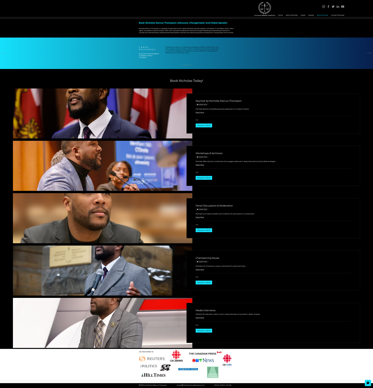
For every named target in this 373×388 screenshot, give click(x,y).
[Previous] (4, 53)
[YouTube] (343, 6)
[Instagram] (324, 6)
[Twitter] (333, 6)
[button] (204, 125)
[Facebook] (328, 6)
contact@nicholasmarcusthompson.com (190, 385)
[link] (273, 100)
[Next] (369, 53)
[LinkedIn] (338, 6)
